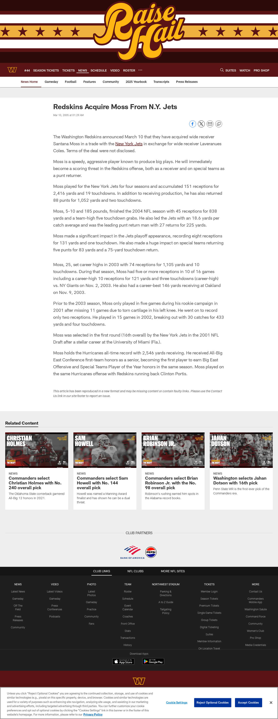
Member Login (209, 591)
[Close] (271, 702)
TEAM (127, 584)
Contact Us (255, 591)
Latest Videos (55, 591)
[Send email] (210, 126)
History (128, 644)
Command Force (255, 616)
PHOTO (91, 584)
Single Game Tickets (209, 612)
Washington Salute (256, 609)
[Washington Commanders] (139, 681)
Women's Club (255, 630)
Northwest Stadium (165, 584)
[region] (139, 703)
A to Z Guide (166, 602)
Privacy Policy (93, 714)
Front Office (128, 623)
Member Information (209, 641)
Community (18, 627)
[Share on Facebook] (192, 126)
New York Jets (128, 143)
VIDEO (55, 584)
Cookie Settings (176, 702)
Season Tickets (209, 598)
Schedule (127, 598)
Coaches (128, 616)
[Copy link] (218, 124)
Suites (209, 634)
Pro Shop (255, 637)
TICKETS (209, 584)
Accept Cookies (248, 702)
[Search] (222, 70)
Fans (91, 623)
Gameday (17, 598)
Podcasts (54, 616)
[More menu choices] (140, 70)
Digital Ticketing (209, 627)
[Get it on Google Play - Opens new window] (153, 663)
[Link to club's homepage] (12, 70)
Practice (91, 609)
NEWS (18, 584)
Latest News (18, 591)
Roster (128, 591)
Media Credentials (255, 644)
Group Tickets (209, 619)
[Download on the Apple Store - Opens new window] (123, 662)
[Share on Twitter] (201, 126)
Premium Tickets (209, 605)
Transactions (127, 637)
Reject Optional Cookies (213, 702)
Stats (128, 630)
